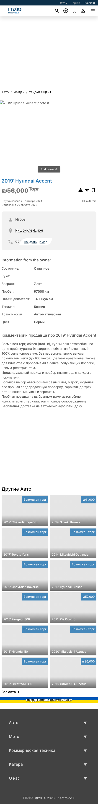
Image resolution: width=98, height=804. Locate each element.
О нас (14, 778)
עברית (63, 3)
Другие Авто (16, 489)
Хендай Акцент (40, 92)
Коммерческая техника (32, 750)
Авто (5, 92)
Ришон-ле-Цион (29, 230)
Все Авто (9, 692)
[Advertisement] (49, 54)
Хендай (19, 92)
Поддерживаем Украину (49, 700)
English (75, 3)
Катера (16, 764)
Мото (14, 736)
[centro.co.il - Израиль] (28, 797)
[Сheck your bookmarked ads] (74, 10)
